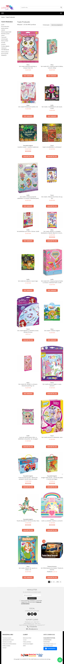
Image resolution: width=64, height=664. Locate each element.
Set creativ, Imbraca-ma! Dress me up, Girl (52, 197)
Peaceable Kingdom (28, 145)
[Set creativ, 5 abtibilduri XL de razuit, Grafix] (52, 92)
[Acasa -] (9, 7)
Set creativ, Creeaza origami (52, 330)
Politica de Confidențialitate (9, 644)
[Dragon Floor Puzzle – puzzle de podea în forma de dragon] (52, 463)
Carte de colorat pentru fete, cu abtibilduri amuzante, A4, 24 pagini (28, 438)
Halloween (3, 48)
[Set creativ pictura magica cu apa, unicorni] (52, 363)
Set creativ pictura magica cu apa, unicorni (52, 385)
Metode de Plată (27, 638)
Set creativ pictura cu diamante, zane (52, 437)
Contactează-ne (51, 648)
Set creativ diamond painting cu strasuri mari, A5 (28, 67)
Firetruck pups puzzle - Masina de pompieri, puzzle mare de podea (28, 478)
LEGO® (3, 30)
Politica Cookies (6, 645)
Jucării (2, 24)
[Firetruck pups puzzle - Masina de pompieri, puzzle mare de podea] (28, 463)
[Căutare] (61, 7)
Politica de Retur (27, 642)
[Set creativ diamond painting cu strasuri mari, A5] (28, 46)
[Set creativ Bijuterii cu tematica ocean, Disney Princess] (28, 311)
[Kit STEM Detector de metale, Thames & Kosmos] (52, 550)
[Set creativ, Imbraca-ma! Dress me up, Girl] (52, 178)
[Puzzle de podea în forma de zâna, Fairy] (28, 505)
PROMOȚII (3, 55)
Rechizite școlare (5, 33)
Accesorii (3, 44)
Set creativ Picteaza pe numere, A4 (28, 107)
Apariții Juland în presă (8, 640)
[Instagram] (35, 614)
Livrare (24, 640)
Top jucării (3, 37)
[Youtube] (32, 614)
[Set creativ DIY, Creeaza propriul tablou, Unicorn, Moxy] (52, 47)
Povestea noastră (6, 638)
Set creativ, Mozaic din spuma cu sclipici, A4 (28, 568)
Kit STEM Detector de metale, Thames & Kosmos (52, 568)
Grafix (52, 105)
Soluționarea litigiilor (28, 644)
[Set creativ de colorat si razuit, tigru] (28, 262)
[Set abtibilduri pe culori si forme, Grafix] (28, 220)
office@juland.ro (33, 629)
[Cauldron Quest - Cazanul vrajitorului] (28, 133)
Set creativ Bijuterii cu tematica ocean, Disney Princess (28, 331)
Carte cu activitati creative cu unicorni (52, 521)
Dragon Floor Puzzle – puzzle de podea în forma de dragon (52, 478)
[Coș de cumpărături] (61, 13)
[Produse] (2, 13)
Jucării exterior (4, 28)
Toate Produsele (10, 17)
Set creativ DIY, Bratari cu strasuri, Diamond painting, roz (28, 385)
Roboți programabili (6, 32)
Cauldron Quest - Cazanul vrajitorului (28, 147)
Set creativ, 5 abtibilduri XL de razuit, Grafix (52, 107)
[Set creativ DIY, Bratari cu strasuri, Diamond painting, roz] (28, 363)
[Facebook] (28, 614)
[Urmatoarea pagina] (60, 582)
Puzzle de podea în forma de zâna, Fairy (28, 521)
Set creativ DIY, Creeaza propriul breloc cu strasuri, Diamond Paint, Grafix (52, 281)
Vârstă (2, 35)
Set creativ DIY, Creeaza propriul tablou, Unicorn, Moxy (52, 67)
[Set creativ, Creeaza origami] (52, 312)
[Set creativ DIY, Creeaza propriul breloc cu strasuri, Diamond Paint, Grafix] (52, 262)
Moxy (28, 64)
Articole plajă (4, 39)
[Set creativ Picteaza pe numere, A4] (28, 92)
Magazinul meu (7, 634)
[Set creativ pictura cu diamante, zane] (52, 416)
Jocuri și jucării (4, 53)
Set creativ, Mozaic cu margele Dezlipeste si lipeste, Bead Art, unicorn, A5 (52, 232)
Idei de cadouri (5, 51)
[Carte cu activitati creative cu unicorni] (52, 505)
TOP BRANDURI (5, 49)
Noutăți (3, 42)
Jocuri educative (5, 26)
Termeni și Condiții (7, 642)
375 (58, 582)
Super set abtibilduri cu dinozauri (52, 147)
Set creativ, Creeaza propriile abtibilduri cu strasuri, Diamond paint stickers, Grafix (28, 197)
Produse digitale (5, 46)
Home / (3, 17)
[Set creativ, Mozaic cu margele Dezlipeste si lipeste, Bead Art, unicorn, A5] (52, 220)
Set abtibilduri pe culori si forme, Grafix (28, 231)
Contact (4, 647)
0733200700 (33, 626)
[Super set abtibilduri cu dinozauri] (52, 133)
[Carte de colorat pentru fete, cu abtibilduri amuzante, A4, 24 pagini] (28, 416)
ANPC (24, 645)
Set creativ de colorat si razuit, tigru (28, 281)
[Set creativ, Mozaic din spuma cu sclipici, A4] (28, 550)
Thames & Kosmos (52, 566)
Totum (52, 145)
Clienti (25, 634)
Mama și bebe (4, 40)
